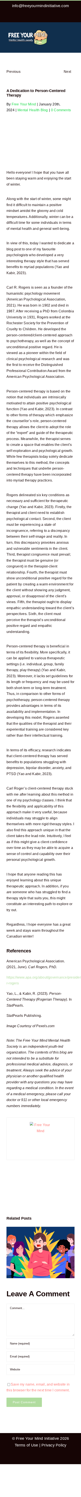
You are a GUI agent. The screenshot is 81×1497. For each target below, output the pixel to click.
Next (67, 71)
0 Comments (61, 110)
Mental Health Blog (32, 110)
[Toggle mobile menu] (73, 30)
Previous (13, 71)
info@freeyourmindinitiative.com (40, 6)
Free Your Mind (24, 104)
